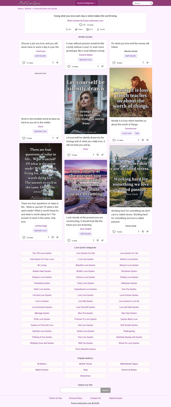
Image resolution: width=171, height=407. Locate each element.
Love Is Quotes (42, 301)
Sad (137, 133)
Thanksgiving (129, 331)
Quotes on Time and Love (42, 325)
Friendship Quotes (42, 283)
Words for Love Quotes (129, 343)
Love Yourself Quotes (85, 307)
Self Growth (40, 56)
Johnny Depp (41, 226)
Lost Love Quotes (85, 295)
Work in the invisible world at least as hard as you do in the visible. (40, 120)
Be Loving (42, 265)
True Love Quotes (85, 337)
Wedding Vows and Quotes (42, 343)
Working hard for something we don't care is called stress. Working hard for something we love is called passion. (130, 216)
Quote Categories (86, 3)
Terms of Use (55, 398)
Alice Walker (86, 229)
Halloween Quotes (129, 283)
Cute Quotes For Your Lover (42, 259)
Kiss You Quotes (129, 289)
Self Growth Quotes (129, 325)
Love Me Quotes (85, 301)
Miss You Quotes (85, 313)
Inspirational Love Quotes (85, 289)
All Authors (42, 364)
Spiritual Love (85, 59)
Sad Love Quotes (85, 325)
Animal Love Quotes (129, 259)
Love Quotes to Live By (129, 301)
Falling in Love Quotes (42, 277)
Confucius (41, 51)
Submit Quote (115, 398)
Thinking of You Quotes (42, 337)
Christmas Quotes (129, 271)
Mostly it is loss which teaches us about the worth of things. (128, 122)
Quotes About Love (129, 319)
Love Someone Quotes (42, 307)
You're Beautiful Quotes (85, 349)
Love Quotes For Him (85, 253)
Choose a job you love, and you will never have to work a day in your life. (40, 45)
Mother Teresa (85, 364)
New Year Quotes (129, 313)
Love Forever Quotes (129, 295)
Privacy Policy (75, 398)
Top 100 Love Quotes (42, 253)
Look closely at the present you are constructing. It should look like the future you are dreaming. (84, 221)
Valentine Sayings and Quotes (129, 337)
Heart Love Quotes (42, 289)
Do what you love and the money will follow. (130, 45)
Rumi (85, 149)
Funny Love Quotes (85, 283)
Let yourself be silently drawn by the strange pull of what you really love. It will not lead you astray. (85, 141)
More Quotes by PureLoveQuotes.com (85, 20)
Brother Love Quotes (85, 271)
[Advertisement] (40, 93)
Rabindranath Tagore (129, 364)
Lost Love (126, 133)
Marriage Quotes (42, 313)
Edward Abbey (86, 55)
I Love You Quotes (85, 259)
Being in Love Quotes (129, 265)
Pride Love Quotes (42, 319)
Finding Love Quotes (129, 277)
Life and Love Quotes (42, 295)
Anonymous (130, 128)
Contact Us (95, 398)
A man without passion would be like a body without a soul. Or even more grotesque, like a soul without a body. (85, 47)
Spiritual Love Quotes (42, 331)
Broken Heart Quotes (42, 271)
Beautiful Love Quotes (85, 265)
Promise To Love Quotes (86, 319)
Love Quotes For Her (129, 253)
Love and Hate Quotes (129, 307)
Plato (85, 370)
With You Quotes (85, 343)
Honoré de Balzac (129, 370)
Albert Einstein (42, 370)
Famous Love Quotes (85, 277)
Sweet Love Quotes (85, 331)
